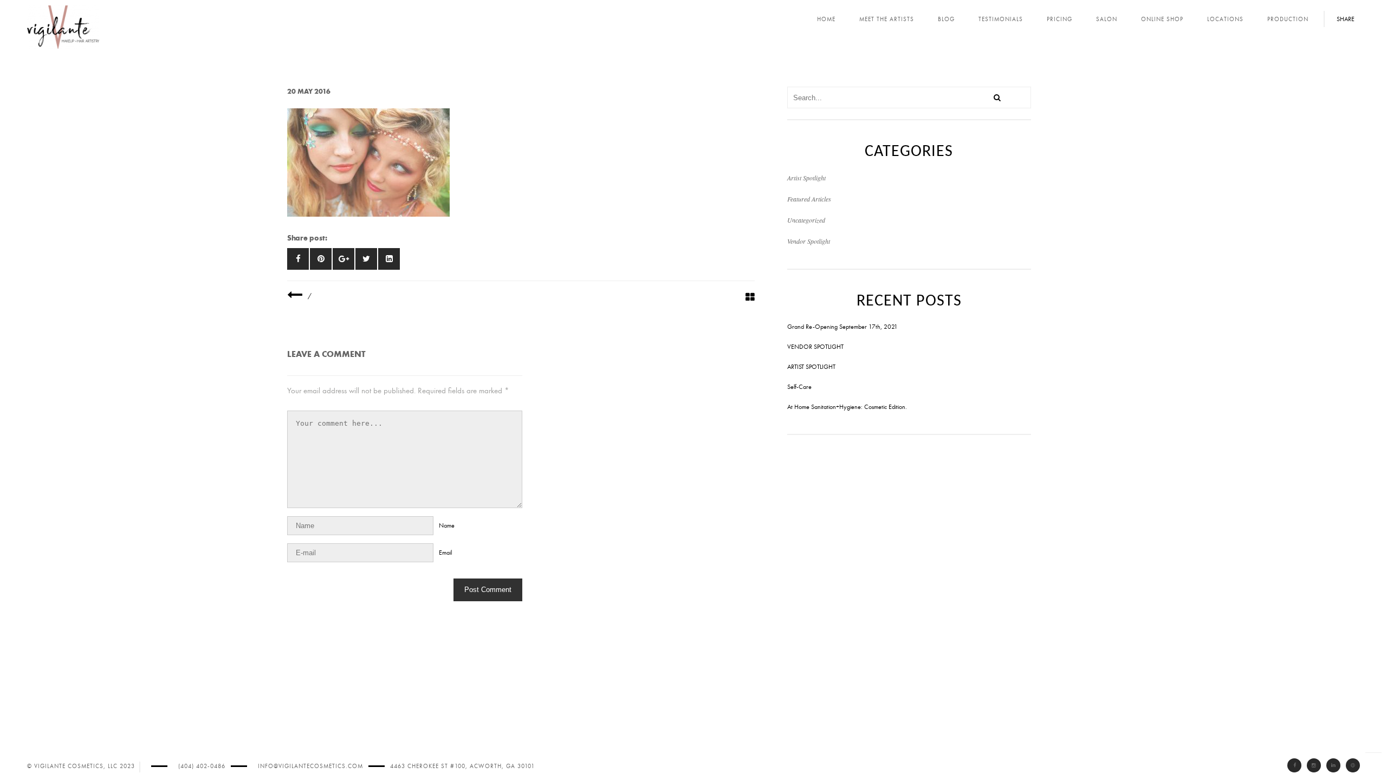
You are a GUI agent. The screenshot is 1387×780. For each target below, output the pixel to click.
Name (447, 525)
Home (826, 19)
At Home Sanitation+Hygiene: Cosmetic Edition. (847, 407)
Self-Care (799, 387)
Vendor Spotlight (808, 241)
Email (445, 552)
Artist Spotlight (806, 177)
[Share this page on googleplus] (343, 259)
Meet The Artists (886, 19)
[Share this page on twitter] (366, 259)
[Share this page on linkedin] (389, 259)
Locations (1225, 19)
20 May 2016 (308, 91)
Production (1287, 19)
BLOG (946, 19)
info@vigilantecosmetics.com (310, 766)
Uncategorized (806, 220)
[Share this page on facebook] (298, 259)
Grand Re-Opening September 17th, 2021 (842, 326)
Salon (1106, 19)
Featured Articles (809, 198)
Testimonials (1000, 19)
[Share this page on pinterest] (321, 259)
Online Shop (1162, 19)
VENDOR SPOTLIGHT (815, 346)
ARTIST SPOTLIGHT (811, 366)
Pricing (1059, 19)
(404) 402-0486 (201, 766)
